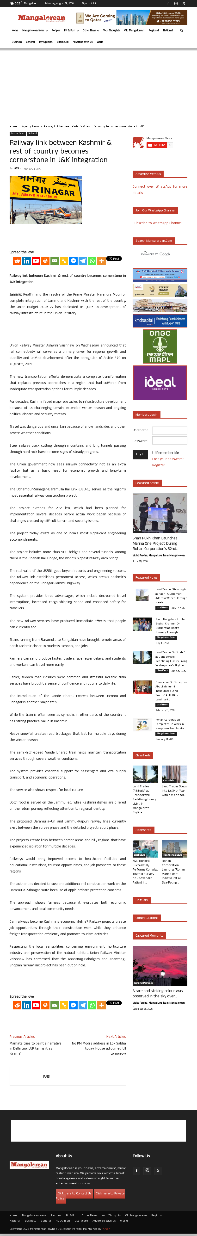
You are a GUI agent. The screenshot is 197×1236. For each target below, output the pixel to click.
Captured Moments (149, 936)
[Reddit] (17, 261)
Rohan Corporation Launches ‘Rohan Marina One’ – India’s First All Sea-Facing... (173, 872)
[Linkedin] (26, 261)
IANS (16, 169)
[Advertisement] (98, 84)
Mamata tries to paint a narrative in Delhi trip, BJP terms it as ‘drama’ (36, 1049)
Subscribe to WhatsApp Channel (157, 224)
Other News (89, 31)
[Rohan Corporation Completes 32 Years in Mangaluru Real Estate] (142, 724)
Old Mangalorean (134, 31)
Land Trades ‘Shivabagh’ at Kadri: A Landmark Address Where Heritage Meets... (171, 596)
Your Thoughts (111, 31)
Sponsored (143, 830)
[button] (181, 31)
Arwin (106, 1229)
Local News (162, 608)
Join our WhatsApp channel (155, 211)
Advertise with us (148, 174)
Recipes (56, 31)
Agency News (30, 126)
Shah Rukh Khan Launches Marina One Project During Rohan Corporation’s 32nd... (155, 544)
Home (15, 31)
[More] (101, 261)
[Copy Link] (64, 261)
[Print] (45, 261)
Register (158, 466)
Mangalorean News (33, 31)
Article (137, 531)
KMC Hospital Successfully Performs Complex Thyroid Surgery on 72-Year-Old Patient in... (145, 872)
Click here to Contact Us (74, 1194)
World (100, 42)
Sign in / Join (90, 4)
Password (140, 442)
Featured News (146, 578)
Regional (154, 31)
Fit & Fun (69, 31)
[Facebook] (168, 3)
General (30, 42)
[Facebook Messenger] (73, 261)
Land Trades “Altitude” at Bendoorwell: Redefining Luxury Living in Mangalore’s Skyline (171, 659)
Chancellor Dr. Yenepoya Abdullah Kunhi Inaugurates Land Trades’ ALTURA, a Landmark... (171, 691)
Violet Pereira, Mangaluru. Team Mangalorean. (159, 556)
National (168, 31)
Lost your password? (168, 460)
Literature (62, 42)
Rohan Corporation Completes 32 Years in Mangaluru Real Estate (169, 724)
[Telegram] (83, 261)
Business (17, 42)
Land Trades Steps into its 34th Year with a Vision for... (174, 791)
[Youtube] (36, 261)
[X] (183, 3)
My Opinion (46, 42)
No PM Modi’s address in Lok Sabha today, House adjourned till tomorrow (99, 1049)
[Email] (54, 261)
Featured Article (147, 483)
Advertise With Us (82, 42)
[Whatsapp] (92, 261)
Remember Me (167, 453)
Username (140, 430)
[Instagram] (175, 3)
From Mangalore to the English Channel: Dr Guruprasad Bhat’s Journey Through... (170, 626)
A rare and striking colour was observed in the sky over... (158, 994)
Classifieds (162, 671)
